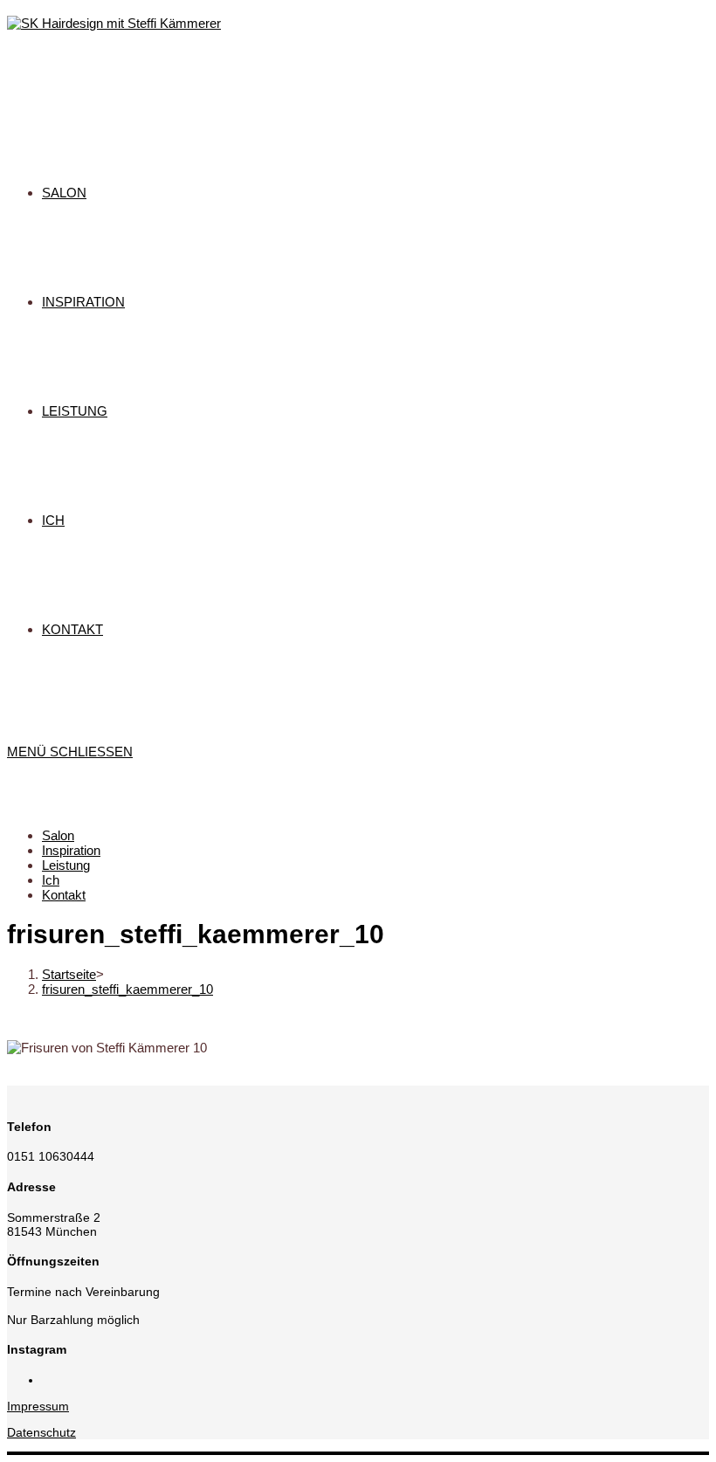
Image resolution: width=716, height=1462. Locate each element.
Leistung (66, 865)
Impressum (38, 1406)
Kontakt (64, 894)
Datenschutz (41, 1432)
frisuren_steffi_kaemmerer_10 (127, 989)
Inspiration (71, 850)
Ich (50, 879)
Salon (58, 835)
